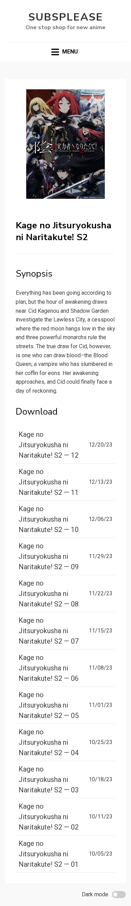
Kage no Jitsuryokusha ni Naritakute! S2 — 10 (49, 519)
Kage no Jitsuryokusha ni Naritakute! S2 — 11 (49, 482)
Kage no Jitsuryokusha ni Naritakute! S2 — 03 (49, 779)
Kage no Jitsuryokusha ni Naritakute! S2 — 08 (49, 593)
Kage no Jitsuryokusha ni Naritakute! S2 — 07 (49, 630)
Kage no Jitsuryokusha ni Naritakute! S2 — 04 (49, 742)
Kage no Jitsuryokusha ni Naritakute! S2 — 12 (49, 444)
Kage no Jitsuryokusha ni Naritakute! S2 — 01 (49, 853)
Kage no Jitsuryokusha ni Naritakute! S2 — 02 (49, 816)
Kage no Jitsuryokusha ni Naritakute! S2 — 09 (49, 556)
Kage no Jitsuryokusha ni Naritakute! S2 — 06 (49, 668)
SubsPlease (65, 17)
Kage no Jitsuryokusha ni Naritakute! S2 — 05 (49, 705)
